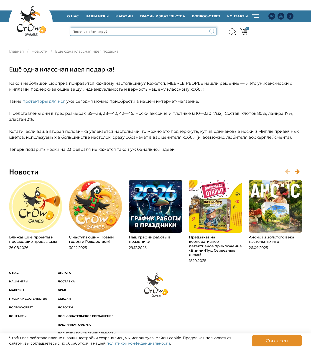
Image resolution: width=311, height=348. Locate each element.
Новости (39, 51)
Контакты (237, 16)
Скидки (64, 298)
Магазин (124, 16)
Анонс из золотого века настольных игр (271, 239)
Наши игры (97, 16)
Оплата (64, 272)
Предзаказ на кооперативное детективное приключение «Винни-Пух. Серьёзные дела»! (215, 246)
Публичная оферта (74, 324)
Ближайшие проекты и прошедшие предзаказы (33, 239)
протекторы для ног (44, 101)
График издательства (162, 16)
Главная (16, 51)
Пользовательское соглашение (85, 316)
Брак (62, 290)
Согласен (277, 340)
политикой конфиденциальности (138, 343)
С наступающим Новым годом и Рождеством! (91, 239)
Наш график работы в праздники (150, 239)
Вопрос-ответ (206, 16)
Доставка (66, 281)
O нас (73, 16)
